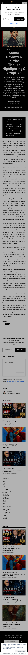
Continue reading (14, 23)
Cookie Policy (8, 648)
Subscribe (19, 19)
